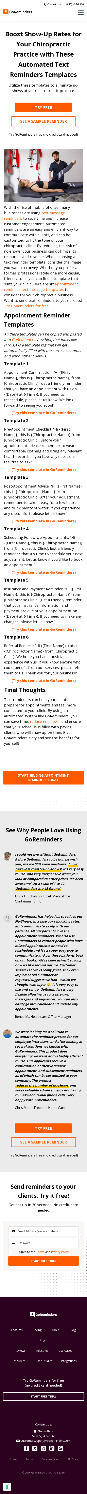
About (55, 1330)
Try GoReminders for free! (27, 305)
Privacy (14, 1459)
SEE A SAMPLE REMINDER (43, 121)
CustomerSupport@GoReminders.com (45, 1441)
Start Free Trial (43, 1396)
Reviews (20, 1351)
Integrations (69, 1361)
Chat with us (54, 4)
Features (17, 1330)
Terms (40, 1252)
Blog (73, 1330)
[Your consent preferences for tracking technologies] (7, 1487)
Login (43, 1340)
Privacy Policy (60, 1252)
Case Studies (44, 1361)
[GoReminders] (17, 12)
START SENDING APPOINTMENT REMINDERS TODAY (43, 777)
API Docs (73, 1459)
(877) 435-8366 (75, 4)
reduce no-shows (44, 721)
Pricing (37, 1330)
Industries (42, 1351)
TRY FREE (43, 107)
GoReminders (23, 339)
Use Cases (65, 1351)
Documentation (50, 1459)
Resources (18, 1361)
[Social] (26, 1448)
